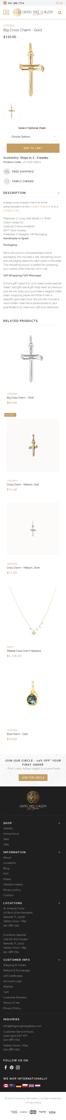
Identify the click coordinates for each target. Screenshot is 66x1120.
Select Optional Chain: (32, 128)
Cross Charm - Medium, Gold (23, 484)
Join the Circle (33, 777)
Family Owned (23, 181)
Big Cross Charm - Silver (20, 397)
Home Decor (11, 833)
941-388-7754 (11, 951)
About (7, 857)
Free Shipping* (23, 171)
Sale (6, 839)
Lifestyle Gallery (13, 884)
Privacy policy (12, 890)
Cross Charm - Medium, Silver (23, 567)
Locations (9, 862)
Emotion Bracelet (40, 206)
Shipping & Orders (14, 965)
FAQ (5, 873)
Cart (6, 992)
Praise (7, 879)
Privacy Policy (12, 1008)
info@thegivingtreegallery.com (22, 1026)
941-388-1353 (11, 925)
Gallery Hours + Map (14, 921)
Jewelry (8, 828)
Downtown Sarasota (14, 935)
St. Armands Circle (13, 908)
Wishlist (8, 986)
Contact (8, 895)
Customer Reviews (14, 997)
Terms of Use (11, 1002)
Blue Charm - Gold (17, 734)
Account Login (12, 981)
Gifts (6, 844)
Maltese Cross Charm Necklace (24, 650)
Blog (6, 868)
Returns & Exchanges (16, 970)
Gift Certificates (12, 976)
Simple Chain (11, 210)
